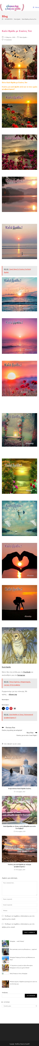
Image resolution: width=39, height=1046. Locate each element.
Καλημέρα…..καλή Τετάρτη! (17, 941)
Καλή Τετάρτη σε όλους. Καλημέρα (18, 973)
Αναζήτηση (5, 992)
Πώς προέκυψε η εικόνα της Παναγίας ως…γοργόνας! (23, 949)
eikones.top (13, 694)
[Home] (2, 19)
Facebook (26, 672)
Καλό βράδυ (23, 37)
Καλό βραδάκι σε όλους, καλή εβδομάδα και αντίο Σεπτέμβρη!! (19, 827)
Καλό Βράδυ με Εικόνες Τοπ (29, 19)
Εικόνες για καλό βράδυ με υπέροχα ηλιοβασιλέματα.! (19, 865)
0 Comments (8, 40)
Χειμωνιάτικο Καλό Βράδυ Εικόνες (19, 788)
